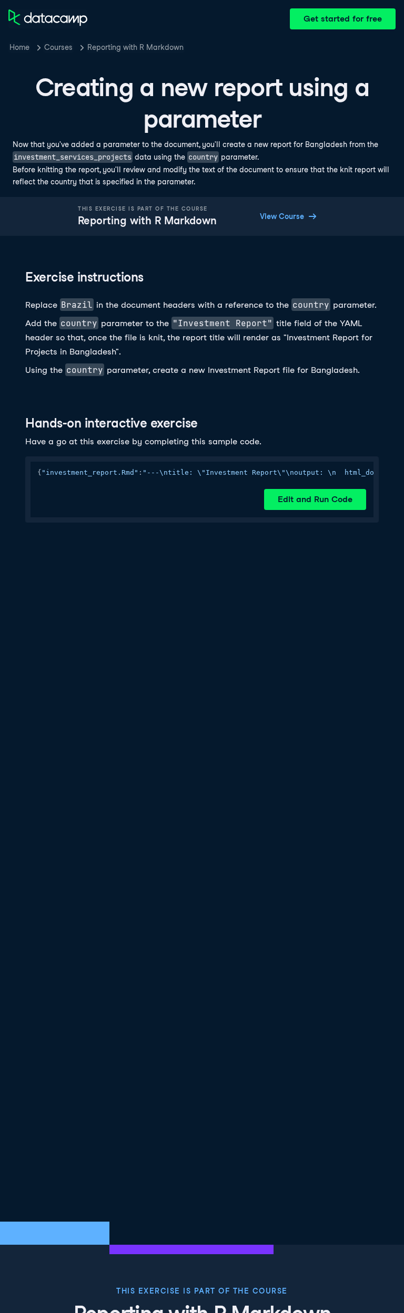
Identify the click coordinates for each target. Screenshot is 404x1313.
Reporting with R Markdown (135, 47)
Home (19, 47)
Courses (58, 47)
